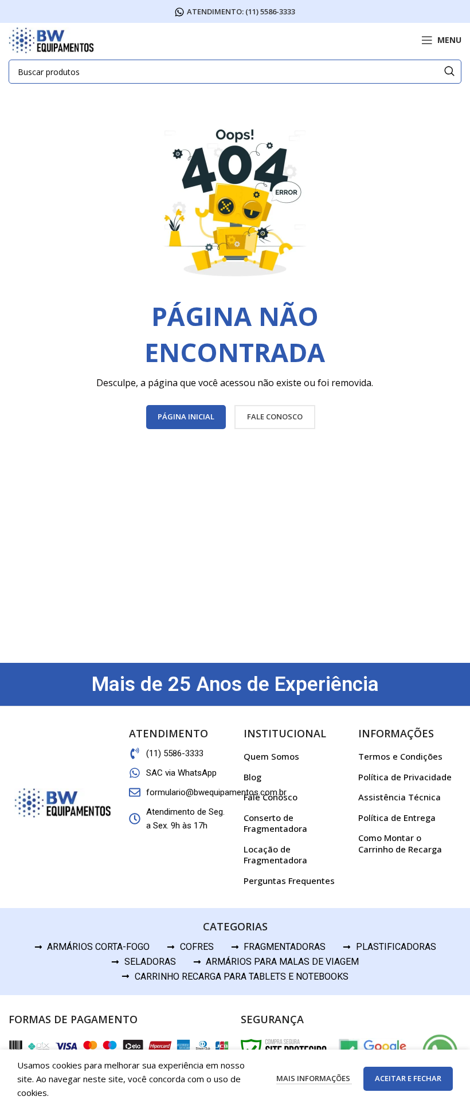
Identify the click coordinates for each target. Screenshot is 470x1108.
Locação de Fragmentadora (275, 854)
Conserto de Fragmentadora (275, 823)
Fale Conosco (270, 797)
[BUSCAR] (449, 72)
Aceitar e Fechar (408, 1078)
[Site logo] (52, 39)
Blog (252, 777)
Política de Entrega (397, 817)
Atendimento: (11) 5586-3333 (241, 12)
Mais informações (314, 1078)
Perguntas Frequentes (289, 880)
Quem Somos (271, 756)
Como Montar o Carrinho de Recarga (400, 843)
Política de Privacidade (405, 777)
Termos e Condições (400, 756)
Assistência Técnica (399, 797)
